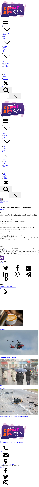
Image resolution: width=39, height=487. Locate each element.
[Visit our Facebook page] (19, 471)
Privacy (5, 466)
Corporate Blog (5, 60)
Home (2, 25)
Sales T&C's (4, 78)
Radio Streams (5, 35)
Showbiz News (3, 51)
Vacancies (4, 166)
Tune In (4, 38)
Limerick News (16, 442)
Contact (4, 174)
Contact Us (2, 441)
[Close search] (15, 96)
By (2, 209)
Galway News (5, 49)
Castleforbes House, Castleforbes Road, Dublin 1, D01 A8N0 (7, 464)
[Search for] (3, 98)
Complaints (4, 76)
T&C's (1, 466)
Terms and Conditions (5, 79)
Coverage (4, 61)
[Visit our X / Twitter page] (19, 477)
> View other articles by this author (4, 262)
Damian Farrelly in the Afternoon (4, 201)
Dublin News (4, 47)
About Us (4, 74)
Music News (3, 50)
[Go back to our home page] (13, 117)
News (2, 39)
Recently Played (5, 36)
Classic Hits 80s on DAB (6, 33)
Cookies (1, 467)
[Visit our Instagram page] (19, 483)
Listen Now (1, 86)
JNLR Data (4, 62)
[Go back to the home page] (13, 18)
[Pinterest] (5, 282)
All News (1, 442)
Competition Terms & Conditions (7, 75)
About (2, 67)
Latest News (4, 45)
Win (2, 52)
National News (5, 46)
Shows (4, 37)
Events (2, 151)
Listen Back (4, 34)
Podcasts (4, 134)
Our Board (4, 64)
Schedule (4, 136)
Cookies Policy (5, 176)
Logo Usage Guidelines (6, 63)
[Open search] (6, 90)
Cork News (7, 442)
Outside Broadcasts (5, 65)
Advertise (4, 159)
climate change (5, 249)
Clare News (4, 48)
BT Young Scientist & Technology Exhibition (25, 254)
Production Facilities (5, 66)
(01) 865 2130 (1, 451)
